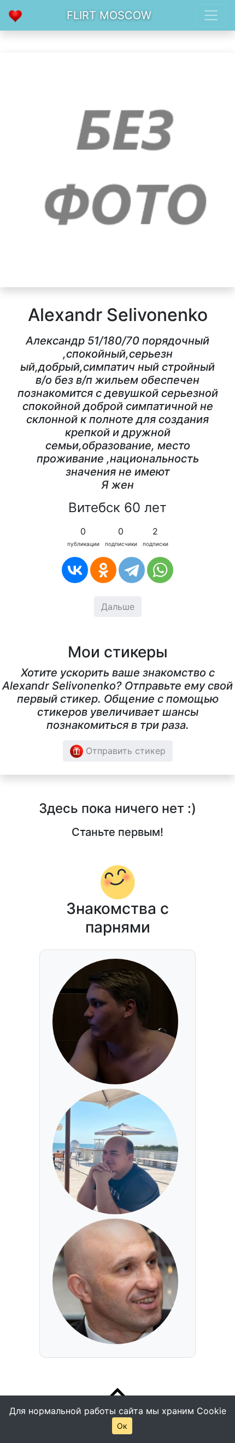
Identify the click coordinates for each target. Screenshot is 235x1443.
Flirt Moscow (109, 15)
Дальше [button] (117, 606)
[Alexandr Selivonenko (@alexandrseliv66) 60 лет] (117, 168)
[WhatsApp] (160, 570)
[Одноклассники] (103, 570)
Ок (122, 1425)
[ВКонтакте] (75, 570)
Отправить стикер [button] (124, 750)
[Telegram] (132, 570)
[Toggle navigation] (211, 15)
